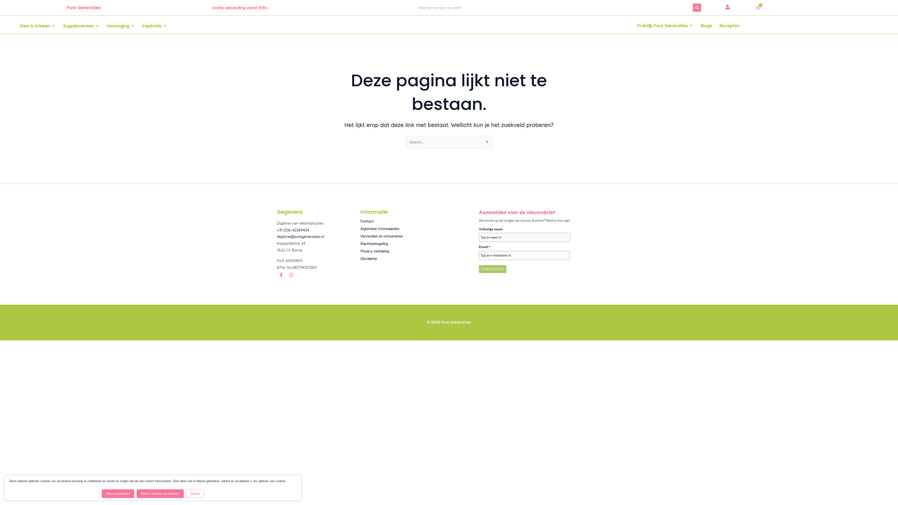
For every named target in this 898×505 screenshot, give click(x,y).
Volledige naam (491, 229)
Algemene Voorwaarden (379, 229)
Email (484, 247)
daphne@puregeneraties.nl (300, 236)
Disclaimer (368, 258)
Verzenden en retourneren (381, 236)
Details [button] (195, 493)
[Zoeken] (697, 8)
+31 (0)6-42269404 (293, 230)
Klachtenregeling (374, 244)
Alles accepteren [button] (118, 493)
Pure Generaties (84, 8)
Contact (367, 221)
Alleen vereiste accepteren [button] (160, 493)
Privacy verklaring (374, 251)
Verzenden (492, 269)
